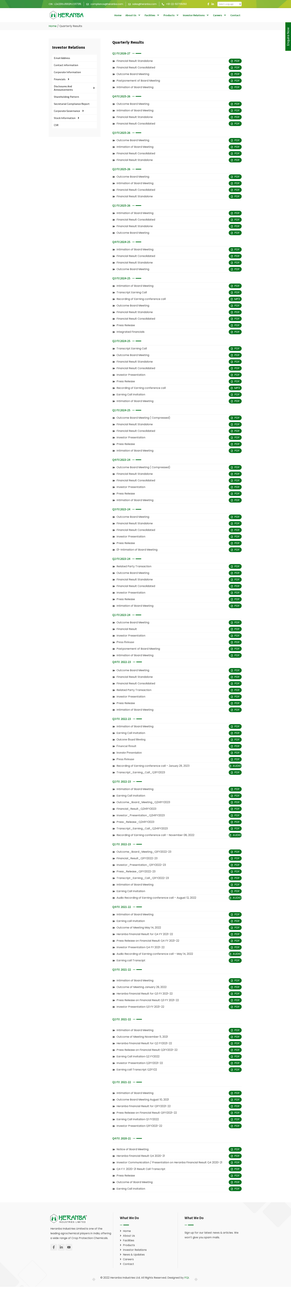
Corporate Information (67, 72)
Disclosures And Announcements (63, 88)
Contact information (66, 65)
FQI (186, 1278)
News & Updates (134, 1255)
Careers (217, 15)
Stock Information (64, 118)
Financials (60, 79)
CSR (56, 125)
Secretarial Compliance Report (72, 103)
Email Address (62, 58)
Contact (235, 15)
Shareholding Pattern (66, 96)
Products (169, 15)
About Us (130, 15)
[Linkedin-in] (212, 4)
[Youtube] (69, 1247)
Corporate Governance (67, 111)
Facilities (150, 15)
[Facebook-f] (208, 4)
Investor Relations (194, 15)
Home (117, 15)
